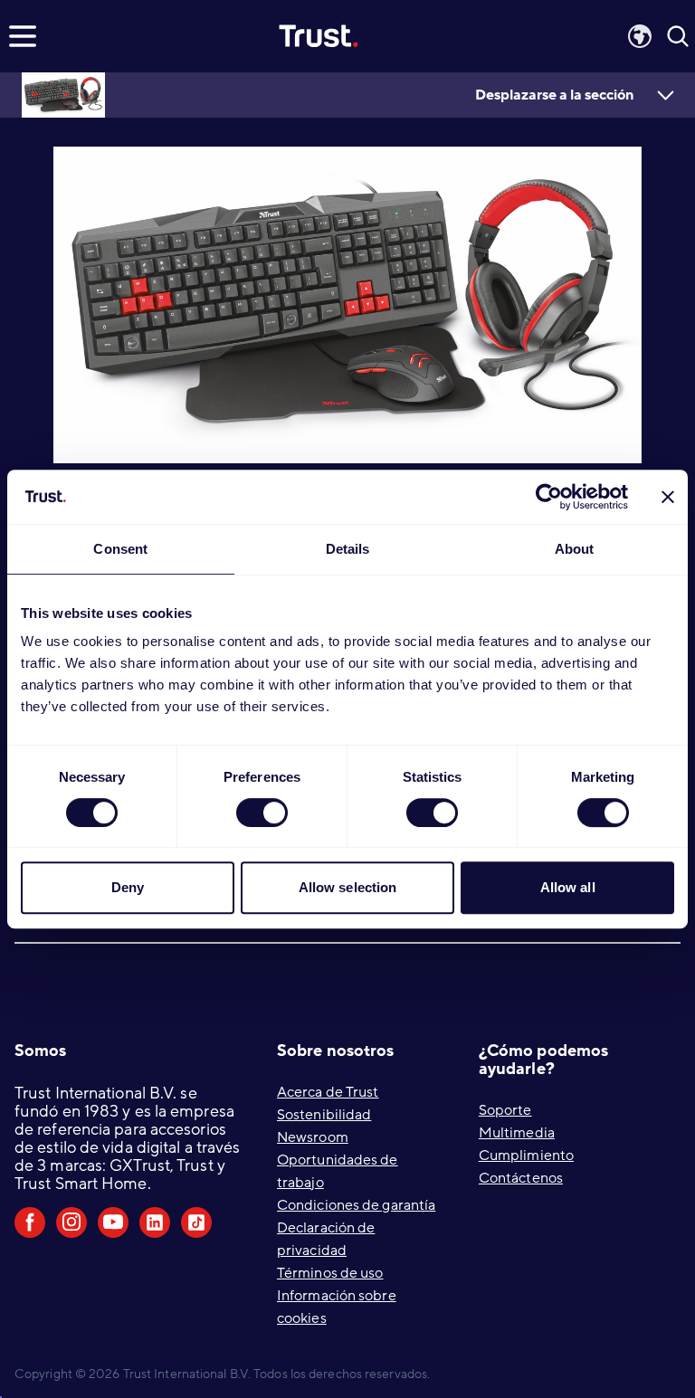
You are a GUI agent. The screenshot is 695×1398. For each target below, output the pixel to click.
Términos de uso (330, 1273)
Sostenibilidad (324, 1115)
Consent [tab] (120, 548)
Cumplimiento (526, 1155)
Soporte (505, 1110)
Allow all (567, 887)
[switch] (262, 812)
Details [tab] (348, 548)
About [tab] (575, 548)
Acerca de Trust (328, 1092)
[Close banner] (668, 496)
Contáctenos (521, 1178)
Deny (127, 887)
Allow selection (348, 887)
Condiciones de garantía (356, 1205)
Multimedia (517, 1133)
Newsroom (312, 1137)
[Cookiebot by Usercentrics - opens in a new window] (549, 496)
